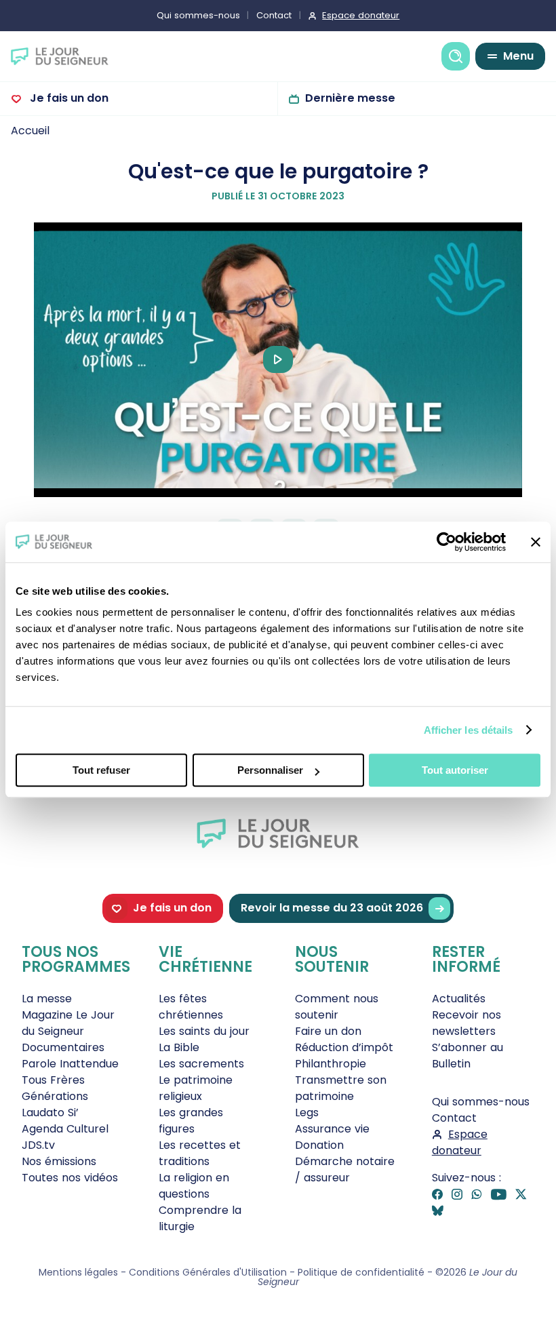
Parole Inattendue (70, 1063)
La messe (47, 998)
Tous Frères (53, 1080)
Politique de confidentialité (361, 1272)
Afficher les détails (468, 730)
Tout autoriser (455, 770)
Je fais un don (67, 98)
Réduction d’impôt (344, 1047)
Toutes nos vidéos (70, 1177)
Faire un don (328, 1031)
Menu (518, 56)
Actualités (458, 998)
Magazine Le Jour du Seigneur (68, 1023)
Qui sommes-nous (198, 15)
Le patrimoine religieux (196, 1088)
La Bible (179, 1047)
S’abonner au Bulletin (467, 1055)
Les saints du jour (204, 1031)
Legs (307, 1112)
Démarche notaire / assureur (345, 1169)
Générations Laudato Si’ (55, 1104)
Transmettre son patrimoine (340, 1088)
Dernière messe (350, 98)
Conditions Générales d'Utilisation (208, 1272)
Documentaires (63, 1047)
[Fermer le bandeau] (535, 542)
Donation (319, 1145)
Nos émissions (59, 1161)
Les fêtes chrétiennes (191, 1007)
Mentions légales (78, 1272)
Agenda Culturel (65, 1129)
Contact (274, 15)
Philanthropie (330, 1063)
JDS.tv (38, 1145)
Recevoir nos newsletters (466, 1023)
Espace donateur (360, 15)
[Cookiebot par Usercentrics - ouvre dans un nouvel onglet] (446, 542)
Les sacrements (201, 1063)
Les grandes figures (191, 1121)
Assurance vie (332, 1129)
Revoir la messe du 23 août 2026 (332, 908)
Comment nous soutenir (336, 1007)
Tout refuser (101, 770)
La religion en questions (194, 1186)
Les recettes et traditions (200, 1153)
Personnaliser (270, 770)
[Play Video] (278, 359)
